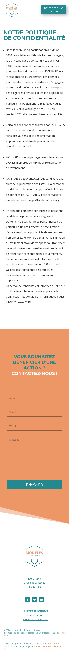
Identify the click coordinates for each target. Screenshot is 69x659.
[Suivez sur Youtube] (41, 599)
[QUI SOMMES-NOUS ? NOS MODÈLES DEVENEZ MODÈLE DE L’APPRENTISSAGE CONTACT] (34, 10)
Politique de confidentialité (35, 619)
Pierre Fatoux (54, 643)
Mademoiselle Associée (45, 646)
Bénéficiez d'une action (53, 10)
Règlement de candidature (35, 610)
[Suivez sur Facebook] (27, 599)
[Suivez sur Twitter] (34, 599)
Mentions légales (35, 615)
